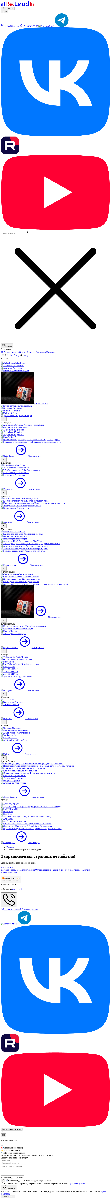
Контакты (50, 352)
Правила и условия (26, 870)
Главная (10, 847)
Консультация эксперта (11, 1129)
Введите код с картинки (12, 1177)
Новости (15, 352)
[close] (2, 361)
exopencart (17, 889)
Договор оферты (8, 870)
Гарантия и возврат (60, 870)
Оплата (23, 352)
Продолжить (7, 867)
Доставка (31, 352)
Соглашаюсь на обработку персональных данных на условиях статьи (45, 1183)
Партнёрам (41, 352)
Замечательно (8, 1196)
